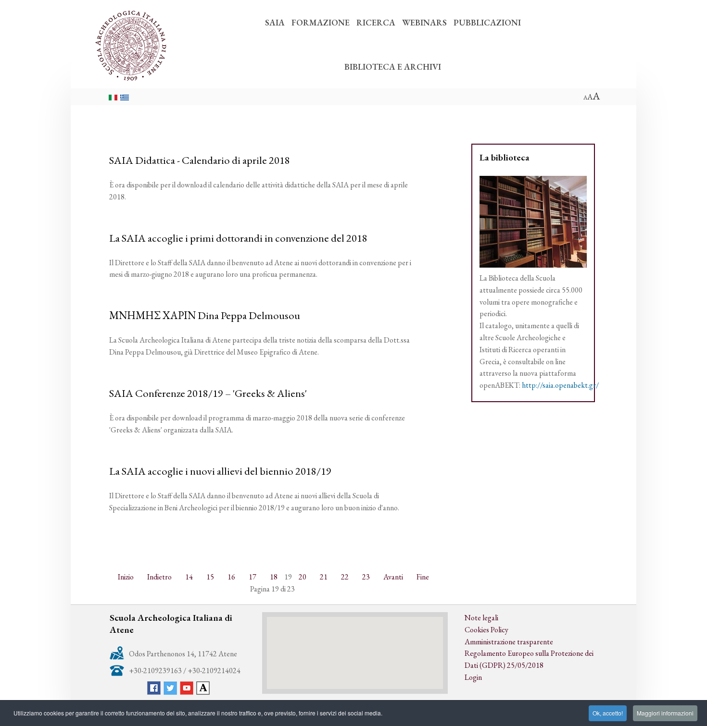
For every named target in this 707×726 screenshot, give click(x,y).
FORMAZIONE (320, 22)
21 (324, 577)
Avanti (393, 577)
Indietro (159, 577)
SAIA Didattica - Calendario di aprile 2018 (199, 160)
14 (189, 577)
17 (252, 577)
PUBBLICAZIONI (487, 22)
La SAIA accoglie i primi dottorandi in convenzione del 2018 (238, 238)
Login (473, 677)
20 (302, 577)
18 (274, 577)
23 (366, 577)
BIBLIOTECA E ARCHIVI (392, 66)
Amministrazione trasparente (509, 642)
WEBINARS (424, 22)
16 (231, 577)
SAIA (275, 22)
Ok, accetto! (608, 713)
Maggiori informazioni (665, 713)
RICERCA (375, 22)
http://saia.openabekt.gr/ (560, 385)
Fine (423, 577)
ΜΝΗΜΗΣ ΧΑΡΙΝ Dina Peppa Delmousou (204, 315)
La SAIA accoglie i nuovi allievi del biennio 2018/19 (220, 471)
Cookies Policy (486, 630)
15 (210, 577)
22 (345, 577)
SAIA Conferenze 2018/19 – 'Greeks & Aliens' (208, 393)
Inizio (126, 577)
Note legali (481, 618)
